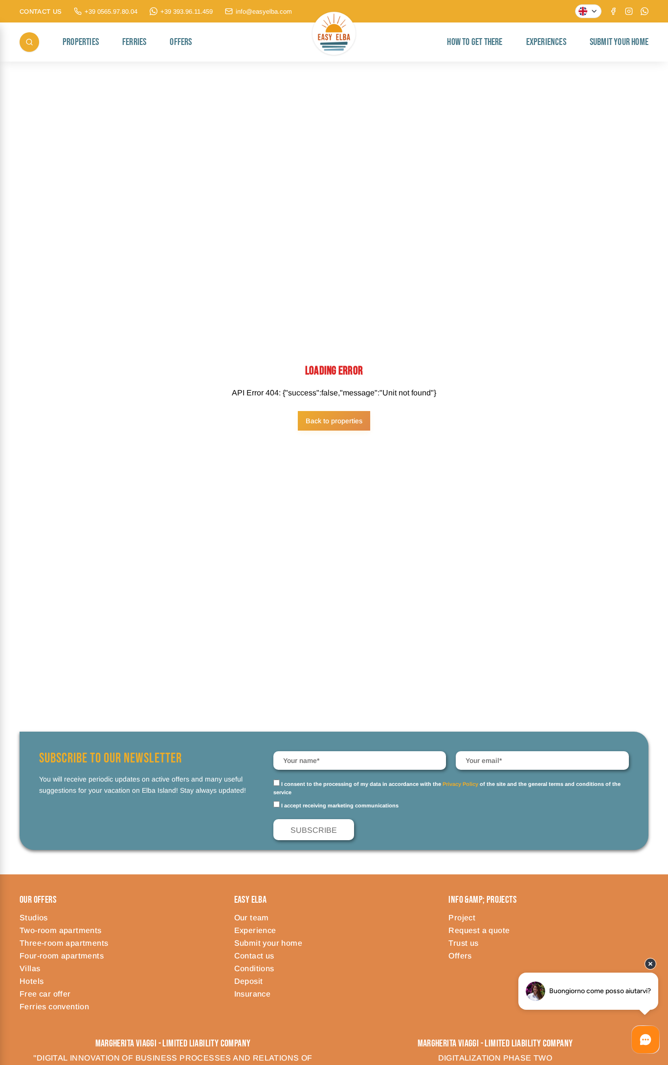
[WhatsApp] (644, 11)
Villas (30, 968)
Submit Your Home (619, 42)
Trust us (463, 943)
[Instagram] (629, 11)
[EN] (588, 11)
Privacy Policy (460, 784)
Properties (81, 42)
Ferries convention (54, 1006)
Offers (181, 42)
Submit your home (268, 943)
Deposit (248, 981)
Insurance (252, 994)
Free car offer (45, 994)
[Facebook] (613, 11)
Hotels (32, 981)
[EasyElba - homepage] (334, 42)
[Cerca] (29, 42)
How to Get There (474, 42)
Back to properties (334, 421)
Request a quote (479, 930)
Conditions (254, 968)
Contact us (254, 956)
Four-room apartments (62, 956)
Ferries (134, 42)
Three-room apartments (64, 943)
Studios (34, 917)
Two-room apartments (61, 930)
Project (461, 917)
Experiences (546, 42)
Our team (251, 917)
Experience (255, 930)
